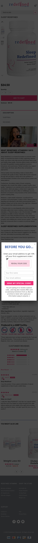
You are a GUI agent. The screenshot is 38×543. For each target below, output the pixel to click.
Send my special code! (19, 283)
